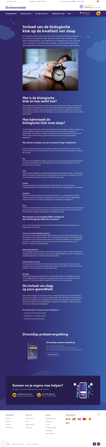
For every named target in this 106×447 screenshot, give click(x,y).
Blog (27, 421)
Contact (48, 424)
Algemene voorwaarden (18, 444)
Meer (69, 13)
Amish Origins (9, 427)
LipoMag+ (8, 421)
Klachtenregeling (50, 433)
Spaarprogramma (30, 424)
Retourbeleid (49, 430)
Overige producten (41, 13)
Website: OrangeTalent (32, 444)
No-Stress (8, 424)
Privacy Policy (49, 421)
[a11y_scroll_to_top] (98, 414)
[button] (85, 13)
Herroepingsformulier (51, 427)
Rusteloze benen (26, 13)
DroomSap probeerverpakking (60, 342)
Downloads (28, 427)
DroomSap (8, 418)
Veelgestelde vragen (58, 13)
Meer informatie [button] (52, 354)
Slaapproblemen (11, 13)
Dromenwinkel (29, 418)
